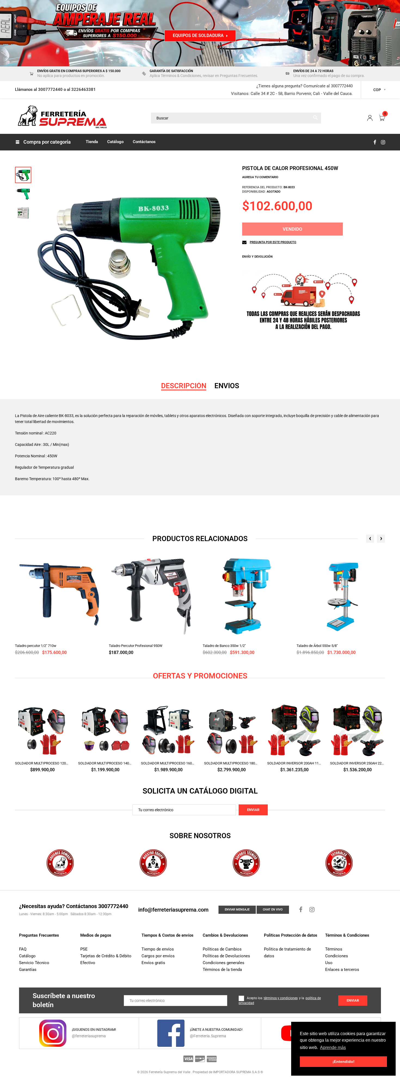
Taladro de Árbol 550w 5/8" (317, 646)
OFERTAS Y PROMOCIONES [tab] (200, 676)
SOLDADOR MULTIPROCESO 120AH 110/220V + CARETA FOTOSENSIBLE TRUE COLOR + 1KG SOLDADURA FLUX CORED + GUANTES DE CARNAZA (42, 763)
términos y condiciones (281, 998)
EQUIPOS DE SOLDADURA (198, 35)
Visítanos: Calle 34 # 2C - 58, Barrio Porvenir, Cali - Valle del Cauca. (292, 93)
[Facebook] (374, 142)
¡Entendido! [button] (344, 1061)
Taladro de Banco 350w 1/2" (224, 646)
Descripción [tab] (183, 385)
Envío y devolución (257, 256)
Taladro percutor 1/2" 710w (35, 646)
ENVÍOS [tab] (226, 385)
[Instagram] (383, 142)
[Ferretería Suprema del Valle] (61, 118)
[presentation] (370, 539)
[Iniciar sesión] (370, 118)
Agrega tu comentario (260, 177)
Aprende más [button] (333, 1047)
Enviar (253, 810)
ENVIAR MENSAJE (237, 909)
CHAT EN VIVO (273, 909)
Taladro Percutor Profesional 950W (135, 646)
